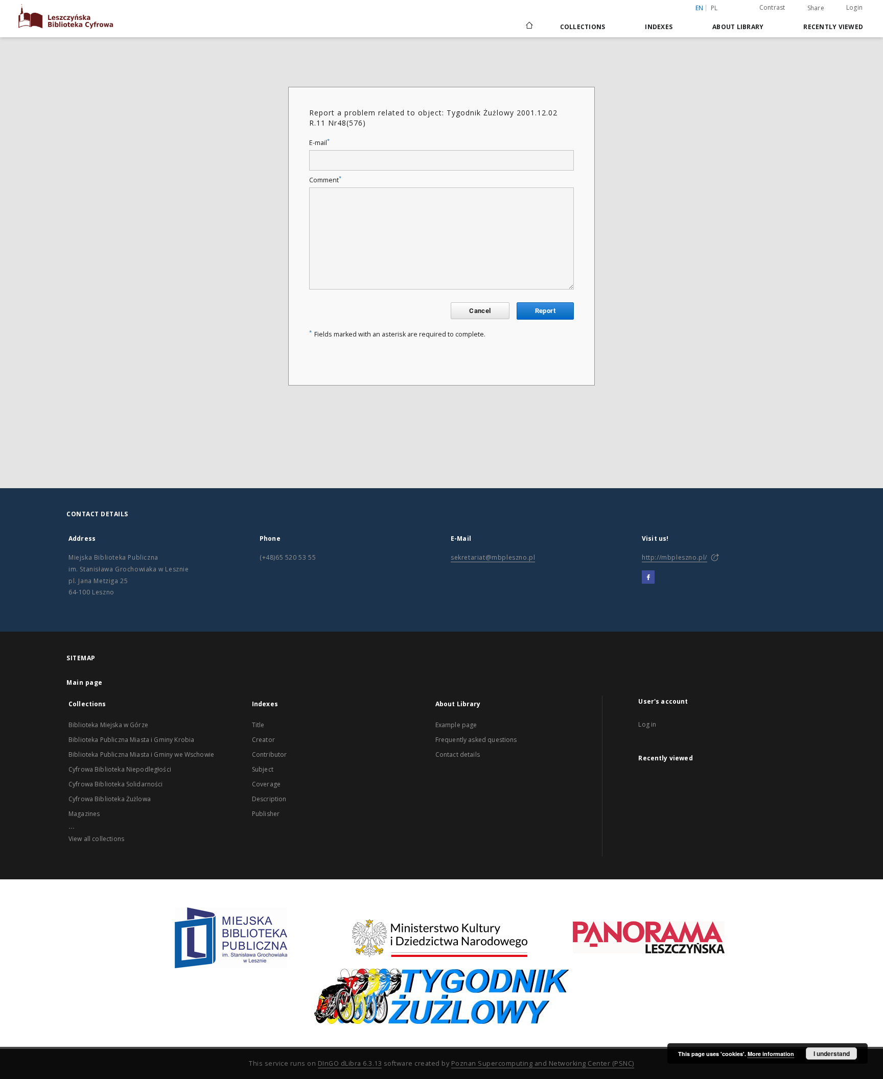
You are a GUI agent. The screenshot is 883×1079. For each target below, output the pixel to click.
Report (545, 311)
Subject (262, 769)
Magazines (84, 813)
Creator (263, 739)
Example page (456, 725)
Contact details (457, 754)
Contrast (772, 7)
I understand (832, 1053)
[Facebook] (648, 577)
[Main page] (528, 26)
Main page (84, 682)
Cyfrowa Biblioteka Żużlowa (109, 799)
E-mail (319, 142)
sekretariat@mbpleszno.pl (493, 557)
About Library (737, 26)
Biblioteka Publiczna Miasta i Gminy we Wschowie (141, 754)
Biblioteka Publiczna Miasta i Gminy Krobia (131, 739)
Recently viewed (833, 26)
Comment (325, 180)
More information (771, 1054)
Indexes (658, 26)
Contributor (269, 754)
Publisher (266, 813)
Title (258, 725)
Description (269, 799)
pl (714, 8)
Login (854, 7)
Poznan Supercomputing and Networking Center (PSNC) (542, 1063)
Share (815, 8)
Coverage (266, 784)
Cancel (480, 311)
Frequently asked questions (476, 739)
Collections (583, 26)
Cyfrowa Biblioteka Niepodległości (119, 769)
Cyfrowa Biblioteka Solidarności (115, 784)
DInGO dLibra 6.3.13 (350, 1063)
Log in (647, 724)
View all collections (96, 838)
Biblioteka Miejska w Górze (108, 725)
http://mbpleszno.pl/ (674, 557)
